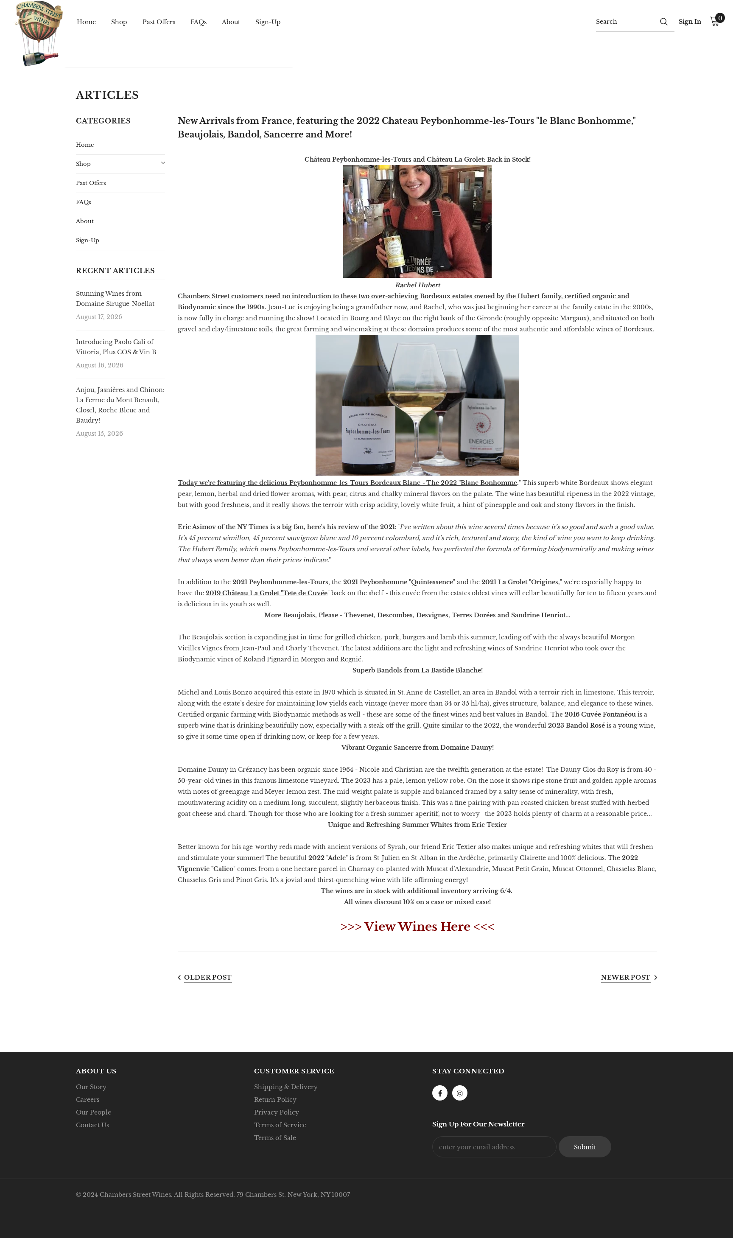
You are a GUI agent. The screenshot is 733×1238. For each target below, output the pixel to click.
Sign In (690, 21)
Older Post (208, 977)
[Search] (663, 21)
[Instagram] (459, 1093)
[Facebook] (440, 1093)
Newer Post (626, 977)
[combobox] (624, 21)
